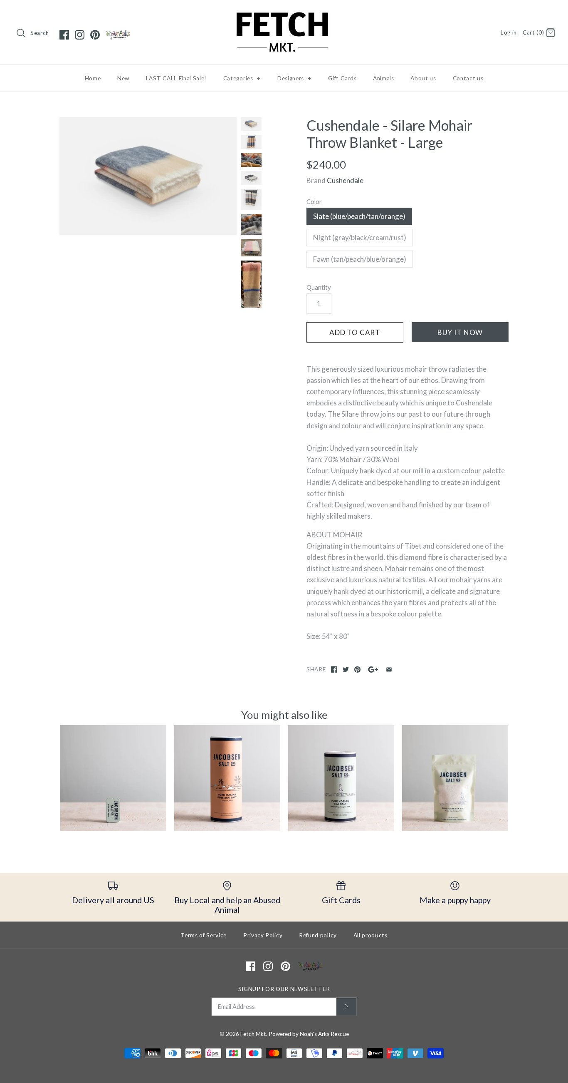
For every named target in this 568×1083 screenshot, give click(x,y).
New (123, 78)
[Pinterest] (95, 35)
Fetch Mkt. (253, 1034)
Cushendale (345, 180)
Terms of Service (203, 935)
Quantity (318, 287)
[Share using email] (389, 669)
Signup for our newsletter (284, 989)
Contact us (468, 78)
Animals (383, 78)
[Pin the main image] (357, 669)
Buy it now (460, 332)
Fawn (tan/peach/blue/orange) (359, 259)
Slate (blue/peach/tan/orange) (359, 216)
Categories (242, 78)
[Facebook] (64, 35)
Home (93, 78)
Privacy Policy (263, 935)
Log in (509, 32)
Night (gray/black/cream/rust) (359, 237)
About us (423, 78)
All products (370, 935)
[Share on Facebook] (334, 669)
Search (39, 33)
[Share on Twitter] (346, 669)
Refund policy (318, 935)
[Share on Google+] (373, 669)
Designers (294, 78)
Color (314, 201)
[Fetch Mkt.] (284, 14)
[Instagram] (79, 35)
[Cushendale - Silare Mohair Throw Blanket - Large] (148, 176)
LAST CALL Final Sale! (176, 78)
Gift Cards (342, 78)
